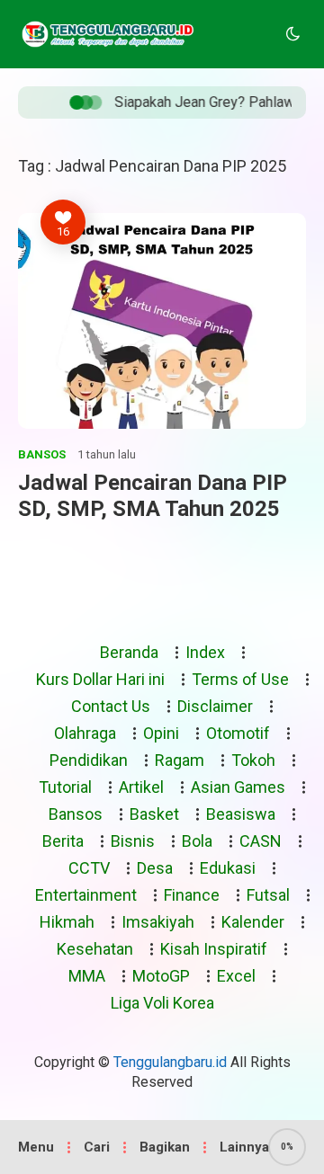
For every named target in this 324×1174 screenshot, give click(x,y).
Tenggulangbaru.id (170, 1062)
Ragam (179, 760)
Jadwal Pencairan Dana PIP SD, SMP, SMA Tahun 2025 (152, 495)
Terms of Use (240, 679)
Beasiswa (240, 814)
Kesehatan (95, 948)
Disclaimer (215, 706)
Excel (236, 975)
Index (205, 652)
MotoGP (161, 975)
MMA (86, 975)
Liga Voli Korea (162, 1002)
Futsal (268, 894)
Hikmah (67, 921)
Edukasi (228, 867)
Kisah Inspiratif (213, 948)
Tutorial (65, 787)
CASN (260, 841)
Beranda (129, 652)
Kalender (252, 921)
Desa (155, 867)
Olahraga (85, 733)
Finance (192, 894)
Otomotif (238, 733)
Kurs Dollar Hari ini (100, 679)
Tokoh (253, 760)
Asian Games (238, 787)
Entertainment (86, 894)
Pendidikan (89, 760)
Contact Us (110, 706)
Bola (197, 841)
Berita (63, 841)
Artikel (141, 787)
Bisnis (133, 841)
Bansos (42, 454)
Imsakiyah (158, 921)
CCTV (89, 867)
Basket (154, 814)
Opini (161, 733)
